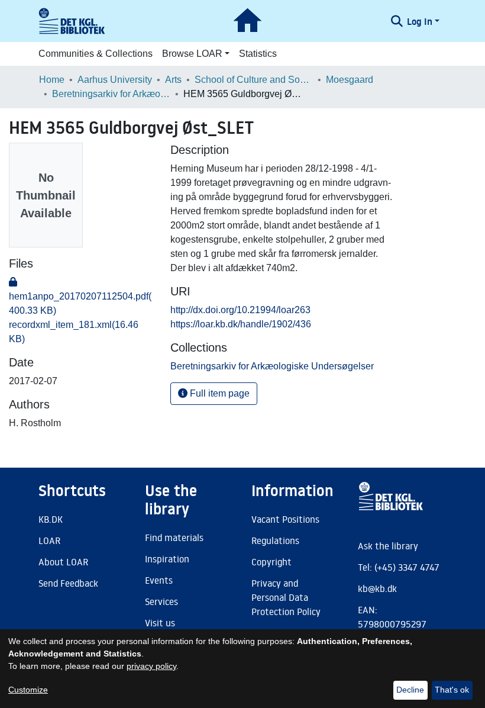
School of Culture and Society (254, 80)
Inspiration (167, 559)
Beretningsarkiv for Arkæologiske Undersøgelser (111, 94)
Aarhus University (114, 80)
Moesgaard (349, 80)
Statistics (258, 54)
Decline (410, 689)
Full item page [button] (218, 393)
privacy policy (151, 666)
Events (159, 580)
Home (51, 80)
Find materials (174, 537)
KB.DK (50, 519)
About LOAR (63, 562)
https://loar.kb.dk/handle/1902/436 (240, 324)
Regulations (275, 540)
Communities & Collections (95, 54)
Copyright (271, 562)
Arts (173, 80)
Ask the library (388, 546)
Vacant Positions (285, 519)
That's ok (452, 689)
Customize (28, 689)
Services (161, 601)
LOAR (49, 540)
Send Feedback (68, 583)
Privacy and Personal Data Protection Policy (286, 597)
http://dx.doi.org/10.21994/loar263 (240, 310)
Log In (419, 21)
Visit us (160, 623)
